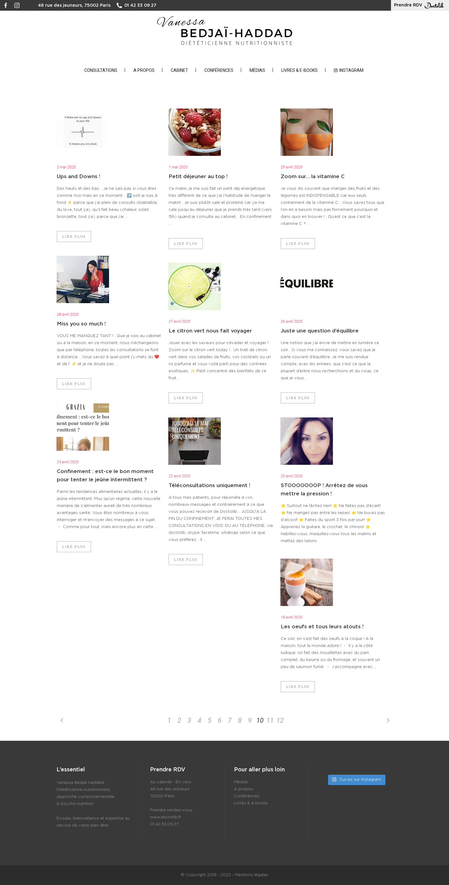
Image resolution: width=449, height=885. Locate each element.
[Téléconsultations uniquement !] (194, 441)
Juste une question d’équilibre (320, 330)
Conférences (246, 796)
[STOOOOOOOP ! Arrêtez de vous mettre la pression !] (306, 441)
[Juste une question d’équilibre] (306, 286)
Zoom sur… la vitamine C (313, 176)
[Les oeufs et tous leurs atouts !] (306, 582)
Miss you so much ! (81, 323)
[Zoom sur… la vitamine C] (306, 132)
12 (280, 720)
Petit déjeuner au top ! (198, 176)
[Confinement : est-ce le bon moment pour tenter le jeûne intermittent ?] (83, 427)
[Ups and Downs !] (83, 132)
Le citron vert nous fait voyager (210, 330)
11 (270, 720)
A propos (243, 789)
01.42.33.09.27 (164, 824)
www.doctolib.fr (165, 817)
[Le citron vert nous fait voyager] (194, 286)
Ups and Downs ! (78, 176)
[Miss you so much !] (83, 279)
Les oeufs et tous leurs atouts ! (322, 626)
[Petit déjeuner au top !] (194, 132)
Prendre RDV (408, 5)
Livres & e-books (251, 803)
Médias (241, 782)
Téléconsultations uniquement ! (209, 485)
